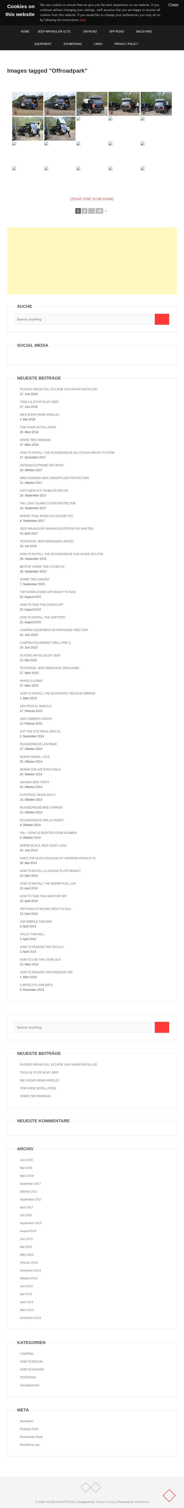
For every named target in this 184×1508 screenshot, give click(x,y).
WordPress (142, 1502)
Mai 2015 (26, 1247)
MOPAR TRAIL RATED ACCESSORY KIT (46, 516)
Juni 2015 (26, 1239)
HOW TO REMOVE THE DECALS (41, 947)
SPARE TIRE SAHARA (34, 579)
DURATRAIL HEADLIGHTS (37, 795)
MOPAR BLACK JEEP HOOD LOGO (43, 845)
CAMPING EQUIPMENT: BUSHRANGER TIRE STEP (54, 630)
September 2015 (31, 1223)
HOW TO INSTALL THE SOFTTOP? (43, 617)
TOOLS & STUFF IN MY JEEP (39, 402)
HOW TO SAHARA (32, 1369)
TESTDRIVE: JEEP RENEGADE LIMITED (47, 541)
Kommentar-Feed (31, 1437)
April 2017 (26, 1207)
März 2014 (27, 1310)
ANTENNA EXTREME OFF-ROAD (42, 465)
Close (173, 5)
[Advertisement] (92, 260)
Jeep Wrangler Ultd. (54, 31)
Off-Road (116, 31)
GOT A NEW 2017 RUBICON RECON (44, 490)
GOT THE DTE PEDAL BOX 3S (40, 731)
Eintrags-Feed (29, 1429)
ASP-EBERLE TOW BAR (36, 921)
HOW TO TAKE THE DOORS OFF (41, 604)
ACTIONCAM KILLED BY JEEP (40, 655)
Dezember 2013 (30, 1318)
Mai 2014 (26, 1294)
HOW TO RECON (31, 1361)
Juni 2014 (26, 1286)
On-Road (90, 31)
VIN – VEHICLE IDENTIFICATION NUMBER (48, 833)
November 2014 (30, 1270)
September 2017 (31, 1199)
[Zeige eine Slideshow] (92, 199)
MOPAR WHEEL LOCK (35, 757)
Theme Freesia (105, 1502)
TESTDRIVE (28, 1377)
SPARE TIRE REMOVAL (35, 440)
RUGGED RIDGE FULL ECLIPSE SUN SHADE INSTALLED (58, 389)
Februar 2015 (29, 1262)
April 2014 (26, 1302)
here (83, 20)
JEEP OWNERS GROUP (36, 719)
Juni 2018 (26, 1160)
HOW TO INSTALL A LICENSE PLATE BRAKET (50, 871)
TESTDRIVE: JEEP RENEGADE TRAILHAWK (49, 668)
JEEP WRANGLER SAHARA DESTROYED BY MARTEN (56, 528)
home (25, 31)
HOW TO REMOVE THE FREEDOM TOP (46, 972)
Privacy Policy (126, 44)
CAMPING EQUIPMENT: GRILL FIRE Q (45, 642)
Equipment (43, 44)
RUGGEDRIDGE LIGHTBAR (38, 744)
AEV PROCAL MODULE (36, 706)
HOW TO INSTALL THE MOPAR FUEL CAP (48, 883)
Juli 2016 (26, 1215)
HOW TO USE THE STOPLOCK (40, 959)
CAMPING (26, 1353)
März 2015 (27, 1254)
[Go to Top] (169, 1495)
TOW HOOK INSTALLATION (38, 427)
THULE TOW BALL (32, 934)
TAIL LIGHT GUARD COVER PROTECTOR (48, 503)
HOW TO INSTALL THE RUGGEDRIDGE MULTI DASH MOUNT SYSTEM (67, 452)
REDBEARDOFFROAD (61, 1502)
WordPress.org (29, 1445)
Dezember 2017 (30, 1183)
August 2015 (28, 1231)
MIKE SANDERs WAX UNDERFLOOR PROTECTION (54, 478)
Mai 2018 (26, 1168)
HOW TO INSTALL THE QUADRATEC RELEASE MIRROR (57, 693)
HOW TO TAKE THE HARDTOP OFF (43, 896)
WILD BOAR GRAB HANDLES (39, 414)
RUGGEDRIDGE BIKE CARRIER (41, 807)
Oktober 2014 (29, 1278)
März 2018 (27, 1176)
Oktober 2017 (29, 1191)
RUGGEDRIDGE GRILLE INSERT (42, 820)
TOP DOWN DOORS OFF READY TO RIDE (48, 592)
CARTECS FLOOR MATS (36, 985)
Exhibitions (73, 44)
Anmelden (26, 1421)
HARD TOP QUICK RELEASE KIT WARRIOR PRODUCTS (57, 858)
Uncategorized (29, 1385)
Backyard (144, 31)
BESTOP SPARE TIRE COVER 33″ (42, 566)
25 (99, 211)
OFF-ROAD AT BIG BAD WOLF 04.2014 (45, 909)
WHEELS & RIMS (31, 680)
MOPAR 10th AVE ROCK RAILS (40, 769)
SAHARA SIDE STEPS (34, 782)
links (98, 44)
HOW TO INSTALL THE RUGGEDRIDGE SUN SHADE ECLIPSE (61, 554)
